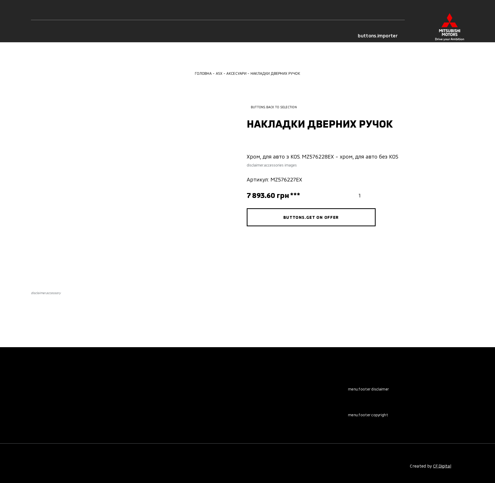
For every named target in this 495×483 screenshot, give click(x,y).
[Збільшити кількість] (370, 195)
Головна (203, 73)
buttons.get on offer (311, 217)
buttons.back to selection (274, 107)
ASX (219, 73)
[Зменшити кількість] (349, 195)
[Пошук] (59, 35)
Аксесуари (236, 73)
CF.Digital (442, 465)
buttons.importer (378, 35)
